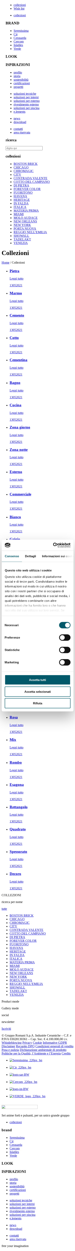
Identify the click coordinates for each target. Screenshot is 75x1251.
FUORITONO (23, 192)
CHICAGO (21, 167)
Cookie (37, 1042)
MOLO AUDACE (26, 217)
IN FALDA (21, 203)
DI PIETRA (21, 185)
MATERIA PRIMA (26, 210)
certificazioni (22, 83)
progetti (18, 87)
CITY (17, 174)
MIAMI (19, 214)
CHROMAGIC (24, 171)
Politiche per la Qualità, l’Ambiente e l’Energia (31, 1053)
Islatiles (18, 45)
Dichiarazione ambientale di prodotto (43, 1050)
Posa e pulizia (10, 1050)
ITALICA (20, 207)
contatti (18, 129)
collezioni (20, 5)
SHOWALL (21, 235)
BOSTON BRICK (26, 163)
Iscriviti (6, 1028)
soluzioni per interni (26, 97)
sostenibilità (21, 79)
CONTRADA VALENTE (30, 178)
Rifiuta (37, 703)
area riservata (22, 132)
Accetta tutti (37, 680)
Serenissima (21, 30)
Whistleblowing (12, 1042)
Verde (17, 48)
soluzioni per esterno (27, 101)
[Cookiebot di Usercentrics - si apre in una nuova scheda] (53, 545)
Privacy (27, 1042)
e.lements (19, 111)
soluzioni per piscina (26, 108)
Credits (66, 1053)
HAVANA (20, 196)
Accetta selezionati (37, 691)
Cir (16, 34)
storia (17, 76)
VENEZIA (21, 243)
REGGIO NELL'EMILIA (30, 232)
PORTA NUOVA (25, 228)
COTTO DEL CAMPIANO (32, 181)
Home (5, 262)
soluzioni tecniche (25, 93)
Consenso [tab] (12, 556)
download (20, 122)
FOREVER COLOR (27, 189)
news (17, 118)
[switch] (64, 637)
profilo (18, 72)
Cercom (19, 41)
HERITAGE (22, 199)
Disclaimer (8, 1046)
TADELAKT (22, 239)
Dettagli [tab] (30, 556)
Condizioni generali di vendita (54, 1046)
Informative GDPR (55, 1042)
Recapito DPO (25, 1046)
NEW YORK (22, 225)
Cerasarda (20, 38)
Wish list (19, 8)
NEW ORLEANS (25, 221)
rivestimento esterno (26, 104)
